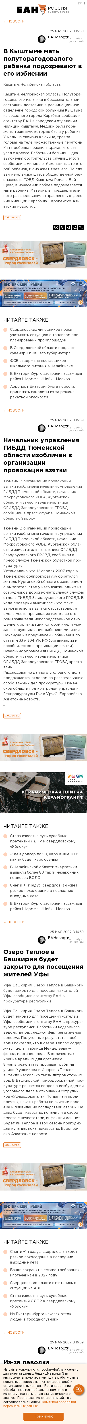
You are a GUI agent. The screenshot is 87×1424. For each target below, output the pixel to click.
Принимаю (43, 1416)
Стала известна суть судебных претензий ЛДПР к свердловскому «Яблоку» (42, 841)
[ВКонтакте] (56, 227)
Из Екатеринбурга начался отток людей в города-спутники (40, 1316)
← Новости (14, 21)
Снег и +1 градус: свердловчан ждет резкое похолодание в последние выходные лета (43, 891)
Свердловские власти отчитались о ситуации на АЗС (43, 1285)
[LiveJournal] (81, 227)
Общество (12, 217)
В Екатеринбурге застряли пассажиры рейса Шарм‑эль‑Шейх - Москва (46, 376)
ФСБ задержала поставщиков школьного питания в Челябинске (41, 363)
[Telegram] (68, 227)
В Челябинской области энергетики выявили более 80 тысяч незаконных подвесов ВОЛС (44, 873)
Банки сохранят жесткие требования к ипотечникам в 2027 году (46, 1272)
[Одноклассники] (62, 227)
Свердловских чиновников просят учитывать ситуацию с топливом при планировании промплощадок (44, 335)
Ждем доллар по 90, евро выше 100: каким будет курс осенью (44, 857)
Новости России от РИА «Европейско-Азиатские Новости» (32, 10)
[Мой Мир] (74, 227)
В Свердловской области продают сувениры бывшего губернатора (42, 350)
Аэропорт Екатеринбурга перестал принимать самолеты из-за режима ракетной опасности (43, 392)
